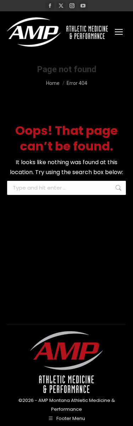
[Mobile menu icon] (119, 32)
